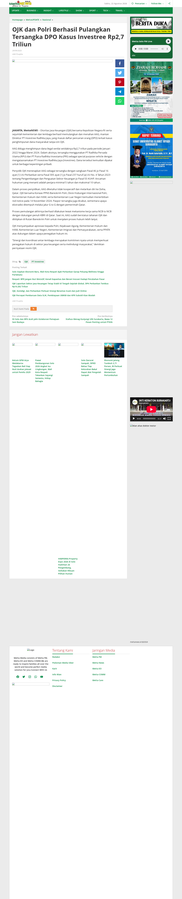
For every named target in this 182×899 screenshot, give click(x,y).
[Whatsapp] (119, 101)
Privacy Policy (59, 680)
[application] (151, 409)
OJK (26, 261)
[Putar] (133, 418)
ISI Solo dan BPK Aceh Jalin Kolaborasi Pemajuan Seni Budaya (35, 319)
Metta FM (97, 657)
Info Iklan (56, 674)
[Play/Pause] (168, 41)
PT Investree (38, 261)
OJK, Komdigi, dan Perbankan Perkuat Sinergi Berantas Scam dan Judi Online (49, 291)
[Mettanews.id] (20, 3)
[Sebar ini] (119, 63)
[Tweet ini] (119, 73)
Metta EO (97, 668)
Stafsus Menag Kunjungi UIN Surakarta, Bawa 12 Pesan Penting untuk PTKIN (89, 319)
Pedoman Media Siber (63, 662)
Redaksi (56, 657)
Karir (54, 668)
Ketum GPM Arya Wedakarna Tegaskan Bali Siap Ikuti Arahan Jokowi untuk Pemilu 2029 (21, 366)
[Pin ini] (119, 82)
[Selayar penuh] (169, 418)
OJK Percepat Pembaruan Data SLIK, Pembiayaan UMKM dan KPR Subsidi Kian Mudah (53, 295)
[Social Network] (169, 3)
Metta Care (97, 680)
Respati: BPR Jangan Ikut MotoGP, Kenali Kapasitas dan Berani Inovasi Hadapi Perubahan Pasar (58, 279)
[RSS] (33, 309)
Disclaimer (57, 686)
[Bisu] (164, 418)
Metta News (98, 662)
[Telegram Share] (119, 92)
